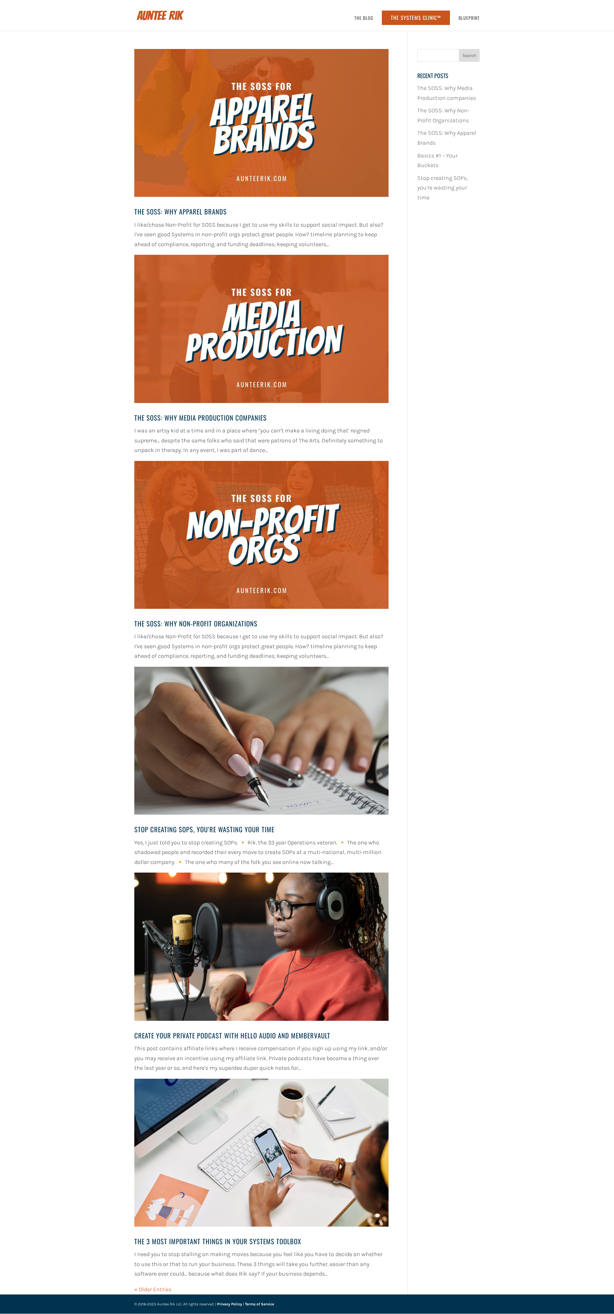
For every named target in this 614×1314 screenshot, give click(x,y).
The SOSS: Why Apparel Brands (180, 211)
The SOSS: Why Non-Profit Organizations (195, 623)
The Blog (363, 18)
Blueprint (469, 18)
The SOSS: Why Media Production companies (200, 418)
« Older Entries (152, 1289)
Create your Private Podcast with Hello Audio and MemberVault (232, 1035)
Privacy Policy (229, 1304)
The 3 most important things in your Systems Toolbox (217, 1241)
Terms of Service (259, 1304)
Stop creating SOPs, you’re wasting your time (204, 829)
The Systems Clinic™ (416, 17)
